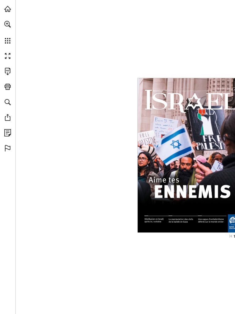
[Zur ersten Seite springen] (230, 236)
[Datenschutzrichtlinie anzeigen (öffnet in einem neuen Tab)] (7, 132)
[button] (7, 24)
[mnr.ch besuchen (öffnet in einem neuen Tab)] (7, 9)
